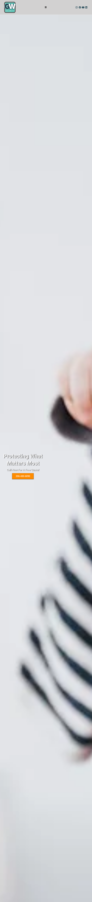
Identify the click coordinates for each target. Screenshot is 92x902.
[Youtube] (83, 7)
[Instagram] (76, 7)
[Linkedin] (86, 7)
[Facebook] (80, 7)
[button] (45, 7)
